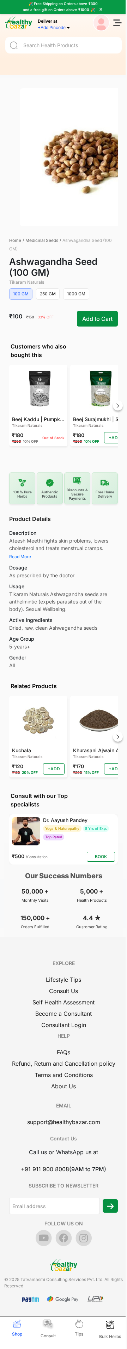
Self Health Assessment (63, 1002)
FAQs (63, 1052)
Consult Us (63, 990)
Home (15, 240)
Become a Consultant (63, 1013)
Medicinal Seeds (41, 240)
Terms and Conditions (64, 1074)
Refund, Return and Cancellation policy (63, 1063)
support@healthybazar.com (63, 1122)
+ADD (115, 437)
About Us (63, 1086)
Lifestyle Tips (63, 979)
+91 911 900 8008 (45, 1169)
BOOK (101, 856)
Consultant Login (63, 1024)
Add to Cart (97, 318)
